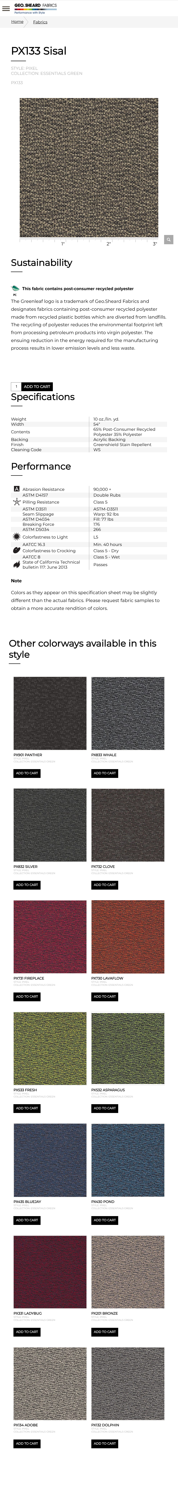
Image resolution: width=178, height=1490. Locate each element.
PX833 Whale (103, 755)
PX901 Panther (27, 755)
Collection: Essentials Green (46, 73)
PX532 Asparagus (108, 1090)
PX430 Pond (102, 1201)
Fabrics (40, 22)
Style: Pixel (24, 68)
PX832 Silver (25, 866)
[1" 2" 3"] (89, 168)
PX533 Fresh (25, 1090)
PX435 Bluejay (27, 1201)
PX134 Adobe (25, 1425)
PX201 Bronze (104, 1313)
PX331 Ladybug (27, 1313)
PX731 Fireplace (28, 978)
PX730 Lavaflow (107, 978)
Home (17, 21)
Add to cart (37, 386)
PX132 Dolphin (105, 1425)
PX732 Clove (103, 866)
